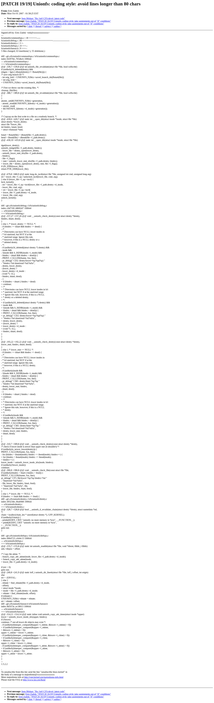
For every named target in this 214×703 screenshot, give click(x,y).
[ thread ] (38, 26)
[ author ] (57, 26)
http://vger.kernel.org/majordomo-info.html (43, 677)
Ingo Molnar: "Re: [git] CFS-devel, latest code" (43, 18)
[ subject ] (47, 26)
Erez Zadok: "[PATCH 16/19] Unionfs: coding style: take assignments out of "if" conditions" (68, 21)
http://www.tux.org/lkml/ (34, 680)
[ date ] (30, 26)
